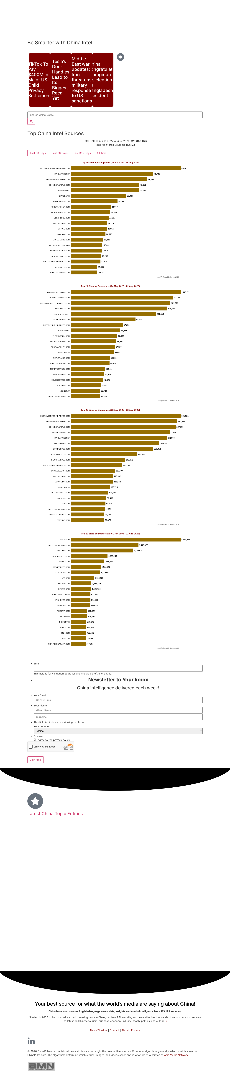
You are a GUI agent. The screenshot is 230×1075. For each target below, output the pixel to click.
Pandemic (100, 829)
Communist (42, 839)
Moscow (84, 839)
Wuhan (171, 949)
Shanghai (42, 900)
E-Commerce (180, 884)
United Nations (112, 839)
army (77, 923)
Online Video (168, 869)
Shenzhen (66, 861)
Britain (159, 948)
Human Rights (77, 957)
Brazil (96, 839)
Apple (110, 877)
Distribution (58, 869)
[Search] (31, 121)
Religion (65, 923)
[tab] (37, 153)
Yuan (68, 830)
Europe (145, 900)
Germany (80, 830)
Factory (163, 932)
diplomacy (43, 940)
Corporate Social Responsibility (57, 932)
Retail (195, 884)
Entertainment (165, 900)
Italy (103, 957)
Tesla (136, 839)
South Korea (131, 949)
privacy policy (61, 740)
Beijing (122, 849)
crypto (94, 957)
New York (76, 884)
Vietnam (59, 839)
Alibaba (136, 932)
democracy (38, 861)
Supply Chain (76, 900)
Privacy (135, 1030)
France (92, 900)
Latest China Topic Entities (55, 813)
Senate (183, 839)
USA (135, 966)
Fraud (119, 877)
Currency (59, 884)
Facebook (146, 893)
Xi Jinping (76, 940)
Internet (124, 860)
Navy (142, 877)
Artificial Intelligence (163, 851)
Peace (124, 957)
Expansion (41, 869)
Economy (144, 910)
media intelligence (50, 957)
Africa (135, 923)
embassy (36, 830)
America (107, 922)
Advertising (46, 949)
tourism (195, 861)
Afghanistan (188, 869)
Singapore (109, 861)
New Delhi (93, 869)
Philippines (90, 923)
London (146, 839)
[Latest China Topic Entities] (35, 801)
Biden (111, 931)
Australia (120, 892)
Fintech (179, 911)
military (53, 829)
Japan (195, 829)
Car (197, 877)
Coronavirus (182, 940)
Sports (165, 911)
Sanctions (94, 884)
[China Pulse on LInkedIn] (31, 1041)
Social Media (143, 869)
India (96, 948)
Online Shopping (55, 893)
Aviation (58, 900)
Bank (113, 956)
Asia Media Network (176, 1055)
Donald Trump (113, 900)
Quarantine (39, 911)
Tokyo (133, 893)
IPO (179, 900)
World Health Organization (70, 851)
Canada (60, 940)
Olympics (150, 932)
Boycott (52, 923)
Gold (101, 877)
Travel (179, 923)
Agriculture (119, 869)
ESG (152, 884)
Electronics (186, 877)
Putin (78, 861)
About (125, 1030)
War (106, 869)
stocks (133, 900)
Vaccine (131, 877)
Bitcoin (104, 851)
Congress (37, 877)
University (111, 948)
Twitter (192, 910)
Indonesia (190, 900)
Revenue (141, 851)
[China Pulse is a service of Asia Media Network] (41, 1071)
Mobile (182, 830)
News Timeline (98, 1030)
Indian (161, 940)
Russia (170, 876)
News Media (116, 910)
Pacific (123, 922)
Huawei (106, 893)
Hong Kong (81, 892)
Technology (64, 910)
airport (53, 861)
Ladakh (72, 839)
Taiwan (145, 829)
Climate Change (182, 932)
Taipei (193, 839)
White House (40, 884)
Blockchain (111, 884)
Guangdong (76, 869)
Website (98, 932)
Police (103, 940)
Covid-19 (157, 921)
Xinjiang (37, 893)
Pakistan (124, 932)
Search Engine (190, 851)
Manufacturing (123, 939)
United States (149, 860)
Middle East (147, 940)
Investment (166, 956)
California (128, 884)
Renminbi (187, 957)
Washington (178, 860)
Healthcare (141, 956)
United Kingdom (81, 877)
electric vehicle (92, 911)
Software (91, 940)
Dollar (33, 851)
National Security (184, 892)
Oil (97, 893)
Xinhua (44, 851)
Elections (185, 949)
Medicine (165, 838)
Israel (94, 851)
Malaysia (162, 893)
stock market (55, 877)
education (125, 830)
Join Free (35, 759)
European (91, 860)
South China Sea (164, 830)
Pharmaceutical (67, 949)
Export (84, 949)
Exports (163, 884)
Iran (128, 839)
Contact (114, 1030)
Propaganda (100, 966)
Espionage (155, 877)
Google (85, 932)
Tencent (142, 884)
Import (147, 949)
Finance (120, 965)
